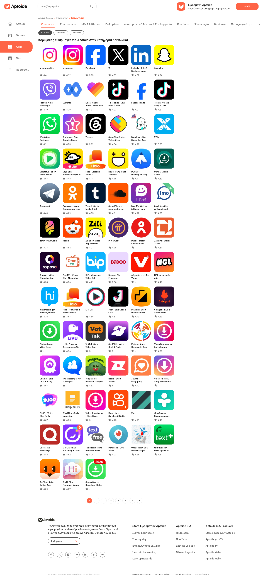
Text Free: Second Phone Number (94, 449)
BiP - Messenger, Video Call (94, 276)
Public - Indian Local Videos (138, 242)
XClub (157, 137)
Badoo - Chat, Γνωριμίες (115, 276)
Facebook (90, 68)
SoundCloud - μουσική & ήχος (116, 207)
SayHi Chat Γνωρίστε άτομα (71, 483)
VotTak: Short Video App (92, 345)
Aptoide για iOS (214, 539)
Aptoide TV (212, 545)
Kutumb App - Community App (139, 345)
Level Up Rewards (142, 558)
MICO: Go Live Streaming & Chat (71, 449)
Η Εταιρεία (182, 532)
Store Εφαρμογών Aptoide (220, 532)
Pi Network (113, 241)
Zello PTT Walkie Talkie (162, 242)
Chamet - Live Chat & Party (46, 380)
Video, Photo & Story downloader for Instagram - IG (162, 380)
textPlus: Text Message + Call (161, 449)
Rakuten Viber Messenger (46, 104)
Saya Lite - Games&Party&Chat (72, 173)
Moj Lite (89, 309)
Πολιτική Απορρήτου (182, 574)
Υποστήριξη (139, 539)
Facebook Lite (138, 103)
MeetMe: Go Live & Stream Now (139, 207)
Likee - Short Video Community (94, 104)
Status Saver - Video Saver (46, 345)
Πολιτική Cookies (162, 574)
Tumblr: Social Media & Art (92, 207)
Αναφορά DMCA (202, 574)
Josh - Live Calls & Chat (117, 311)
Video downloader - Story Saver (94, 414)
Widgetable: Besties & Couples (94, 380)
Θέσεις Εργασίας (186, 552)
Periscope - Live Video (116, 449)
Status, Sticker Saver (161, 173)
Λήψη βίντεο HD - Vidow (140, 276)
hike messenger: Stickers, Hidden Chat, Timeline (47, 311)
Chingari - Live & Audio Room (162, 311)
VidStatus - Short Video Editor (48, 173)
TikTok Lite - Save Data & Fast (116, 104)
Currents (67, 103)
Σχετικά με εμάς (185, 545)
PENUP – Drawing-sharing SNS (139, 173)
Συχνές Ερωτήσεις (143, 532)
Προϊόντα (181, 539)
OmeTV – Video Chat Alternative (70, 276)
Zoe (133, 413)
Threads (89, 137)
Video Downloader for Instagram (163, 345)
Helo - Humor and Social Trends (71, 311)
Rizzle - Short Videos (114, 380)
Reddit (66, 241)
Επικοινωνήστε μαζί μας (146, 545)
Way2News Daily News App (71, 414)
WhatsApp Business (45, 138)
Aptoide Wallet (213, 552)
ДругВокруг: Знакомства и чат (161, 415)
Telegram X (45, 206)
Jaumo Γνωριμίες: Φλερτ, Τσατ (137, 380)
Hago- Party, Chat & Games (117, 173)
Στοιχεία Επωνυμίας (144, 552)
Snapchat (159, 68)
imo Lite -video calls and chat (161, 207)
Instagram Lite (47, 68)
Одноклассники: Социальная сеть (71, 207)
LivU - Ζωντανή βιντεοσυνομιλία (71, 345)
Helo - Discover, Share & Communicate (93, 173)
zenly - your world (48, 241)
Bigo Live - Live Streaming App (138, 138)
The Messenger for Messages (72, 380)
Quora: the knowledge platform (45, 449)
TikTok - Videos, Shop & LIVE (161, 104)
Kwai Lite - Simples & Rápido (116, 414)
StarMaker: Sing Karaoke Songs (70, 138)
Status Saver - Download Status (94, 483)
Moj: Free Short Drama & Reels (138, 311)
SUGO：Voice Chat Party (46, 414)
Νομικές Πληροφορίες (141, 574)
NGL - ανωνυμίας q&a (162, 276)
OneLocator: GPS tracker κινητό (139, 449)
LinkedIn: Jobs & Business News (139, 69)
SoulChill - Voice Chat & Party (116, 345)
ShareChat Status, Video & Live (117, 138)
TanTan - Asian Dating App (47, 483)
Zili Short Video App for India (93, 242)
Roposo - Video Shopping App (47, 276)
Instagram (67, 68)
